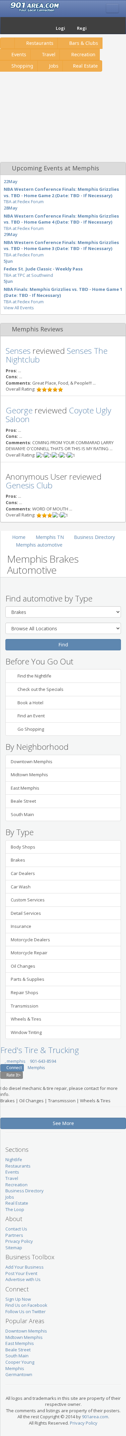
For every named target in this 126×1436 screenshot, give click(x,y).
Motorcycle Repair (29, 953)
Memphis (36, 1067)
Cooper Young (19, 1362)
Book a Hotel (29, 703)
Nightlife (13, 1159)
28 (6, 208)
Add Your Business (24, 1267)
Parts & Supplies (27, 979)
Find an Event (30, 716)
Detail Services (26, 913)
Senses (18, 350)
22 (6, 181)
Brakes (18, 860)
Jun (9, 261)
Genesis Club (29, 485)
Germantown (18, 1374)
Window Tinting (26, 1032)
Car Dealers (23, 873)
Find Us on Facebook (26, 1305)
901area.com (95, 1417)
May (12, 181)
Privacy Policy (19, 1241)
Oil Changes (23, 966)
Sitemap (13, 1248)
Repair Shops (24, 992)
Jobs (53, 66)
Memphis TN (50, 537)
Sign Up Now (18, 1299)
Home (19, 537)
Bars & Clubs (83, 43)
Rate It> (13, 1075)
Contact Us (16, 1229)
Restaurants (39, 43)
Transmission (24, 1006)
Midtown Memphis (29, 775)
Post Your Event (21, 1273)
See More (63, 1123)
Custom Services (28, 900)
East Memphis (25, 788)
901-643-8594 (42, 1061)
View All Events (19, 308)
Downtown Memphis (31, 762)
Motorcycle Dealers (30, 940)
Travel (48, 54)
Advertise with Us (23, 1279)
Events (12, 1172)
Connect (13, 1067)
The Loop (14, 1209)
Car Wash (21, 887)
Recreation (82, 54)
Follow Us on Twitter (25, 1311)
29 (6, 234)
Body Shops (23, 847)
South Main (22, 814)
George (19, 410)
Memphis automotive (39, 545)
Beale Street (23, 801)
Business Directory (94, 537)
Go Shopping (30, 729)
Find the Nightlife (33, 676)
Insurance (21, 926)
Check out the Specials (40, 689)
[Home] (42, 25)
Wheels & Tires (26, 1019)
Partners (14, 1235)
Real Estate (85, 66)
